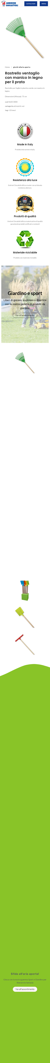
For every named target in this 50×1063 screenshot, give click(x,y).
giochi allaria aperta (21, 67)
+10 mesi (12, 110)
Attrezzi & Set (19, 106)
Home (7, 67)
